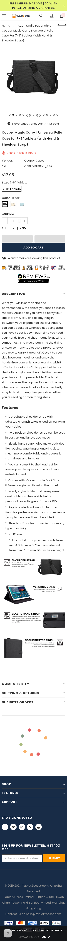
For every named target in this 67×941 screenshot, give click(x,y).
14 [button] (54, 115)
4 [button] (20, 115)
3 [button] (16, 115)
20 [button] (40, 116)
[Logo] (21, 15)
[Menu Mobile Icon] (4, 16)
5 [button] (23, 115)
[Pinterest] (30, 827)
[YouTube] (38, 827)
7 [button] (30, 115)
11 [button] (43, 115)
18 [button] (33, 116)
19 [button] (37, 116)
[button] (17, 239)
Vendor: (7, 161)
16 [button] (27, 116)
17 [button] (30, 116)
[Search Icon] (41, 16)
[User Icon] (52, 16)
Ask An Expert (48, 124)
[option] (33, 77)
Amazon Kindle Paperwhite (32, 26)
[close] (64, 5)
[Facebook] (5, 827)
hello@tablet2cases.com (43, 914)
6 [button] (27, 115)
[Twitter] (13, 827)
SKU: (5, 166)
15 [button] (57, 115)
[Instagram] (22, 827)
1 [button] (10, 115)
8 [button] (33, 115)
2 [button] (13, 115)
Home (6, 26)
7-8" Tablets (12, 189)
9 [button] (37, 115)
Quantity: (8, 214)
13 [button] (50, 115)
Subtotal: (8, 228)
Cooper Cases (34, 161)
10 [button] (40, 115)
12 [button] (47, 115)
